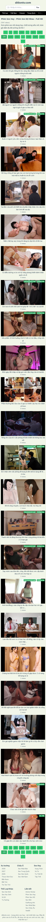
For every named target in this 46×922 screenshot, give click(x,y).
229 (4, 37)
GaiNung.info (30, 902)
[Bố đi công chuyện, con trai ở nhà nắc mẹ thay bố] (23, 491)
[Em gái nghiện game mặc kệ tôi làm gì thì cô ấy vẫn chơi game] (23, 727)
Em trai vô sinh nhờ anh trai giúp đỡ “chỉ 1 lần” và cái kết (23, 306)
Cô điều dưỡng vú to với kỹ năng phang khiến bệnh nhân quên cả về (23, 274)
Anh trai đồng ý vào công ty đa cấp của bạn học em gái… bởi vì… (23, 606)
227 (33, 32)
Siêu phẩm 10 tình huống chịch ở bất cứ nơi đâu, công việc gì (23, 339)
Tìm (37, 7)
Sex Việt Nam (23, 877)
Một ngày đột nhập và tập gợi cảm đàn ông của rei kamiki (23, 372)
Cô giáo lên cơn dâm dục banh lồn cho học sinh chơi (23, 841)
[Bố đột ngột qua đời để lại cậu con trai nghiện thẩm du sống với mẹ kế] (23, 693)
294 (35, 37)
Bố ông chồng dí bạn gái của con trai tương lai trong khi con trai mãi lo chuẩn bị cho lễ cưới (23, 174)
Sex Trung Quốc (24, 871)
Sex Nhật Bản (23, 869)
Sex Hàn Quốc (23, 874)
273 (28, 37)
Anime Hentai (30, 892)
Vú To (37, 871)
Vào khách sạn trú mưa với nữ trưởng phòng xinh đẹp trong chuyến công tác (23, 776)
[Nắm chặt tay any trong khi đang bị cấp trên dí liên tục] (23, 226)
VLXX (4, 897)
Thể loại (5, 13)
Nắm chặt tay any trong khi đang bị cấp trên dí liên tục (23, 241)
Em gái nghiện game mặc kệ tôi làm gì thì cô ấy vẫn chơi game (23, 742)
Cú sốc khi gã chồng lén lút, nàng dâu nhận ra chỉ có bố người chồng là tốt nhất (23, 72)
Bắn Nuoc (5, 879)
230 (10, 37)
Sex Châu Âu (30, 908)
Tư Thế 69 (38, 874)
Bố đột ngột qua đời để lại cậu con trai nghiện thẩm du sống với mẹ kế (23, 708)
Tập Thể (38, 877)
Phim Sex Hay (31, 894)
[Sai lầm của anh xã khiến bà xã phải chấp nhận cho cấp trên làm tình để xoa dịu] (23, 193)
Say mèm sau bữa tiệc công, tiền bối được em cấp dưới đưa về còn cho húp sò (23, 572)
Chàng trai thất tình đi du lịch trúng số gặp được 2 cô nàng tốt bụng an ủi (23, 674)
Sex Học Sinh (6, 894)
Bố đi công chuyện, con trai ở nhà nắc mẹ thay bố (23, 506)
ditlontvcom (23, 2)
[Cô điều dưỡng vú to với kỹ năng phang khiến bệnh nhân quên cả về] (23, 258)
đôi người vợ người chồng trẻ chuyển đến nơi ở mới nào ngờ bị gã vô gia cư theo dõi (23, 106)
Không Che (42, 13)
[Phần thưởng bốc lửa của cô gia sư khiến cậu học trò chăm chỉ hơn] (23, 389)
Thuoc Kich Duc (7, 877)
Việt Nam (13, 13)
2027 (3, 871)
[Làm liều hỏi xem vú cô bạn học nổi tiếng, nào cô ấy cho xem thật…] (23, 625)
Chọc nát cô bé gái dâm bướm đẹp (23, 809)
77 (16, 32)
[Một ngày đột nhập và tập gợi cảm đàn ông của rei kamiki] (23, 358)
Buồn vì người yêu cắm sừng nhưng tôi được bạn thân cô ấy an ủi (23, 140)
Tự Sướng (5, 900)
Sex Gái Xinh (6, 892)
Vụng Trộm (39, 869)
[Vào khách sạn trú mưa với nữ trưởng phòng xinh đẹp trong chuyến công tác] (23, 761)
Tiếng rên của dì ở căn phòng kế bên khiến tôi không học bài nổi (23, 439)
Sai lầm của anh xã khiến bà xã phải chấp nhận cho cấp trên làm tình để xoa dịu (23, 208)
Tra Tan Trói (6, 885)
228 (39, 32)
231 (17, 37)
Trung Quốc (31, 13)
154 (21, 32)
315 (41, 37)
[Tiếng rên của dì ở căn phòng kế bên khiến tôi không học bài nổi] (23, 423)
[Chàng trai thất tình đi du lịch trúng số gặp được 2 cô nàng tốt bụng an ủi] (23, 659)
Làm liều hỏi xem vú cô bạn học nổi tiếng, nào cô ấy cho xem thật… (23, 640)
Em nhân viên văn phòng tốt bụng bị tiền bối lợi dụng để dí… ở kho (23, 473)
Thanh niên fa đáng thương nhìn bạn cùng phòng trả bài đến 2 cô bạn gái (23, 538)
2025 (3, 874)
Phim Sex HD (30, 897)
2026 (3, 869)
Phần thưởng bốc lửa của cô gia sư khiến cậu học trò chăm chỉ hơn (23, 405)
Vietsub (22, 13)
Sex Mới (28, 900)
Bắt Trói (4, 882)
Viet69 (28, 911)
